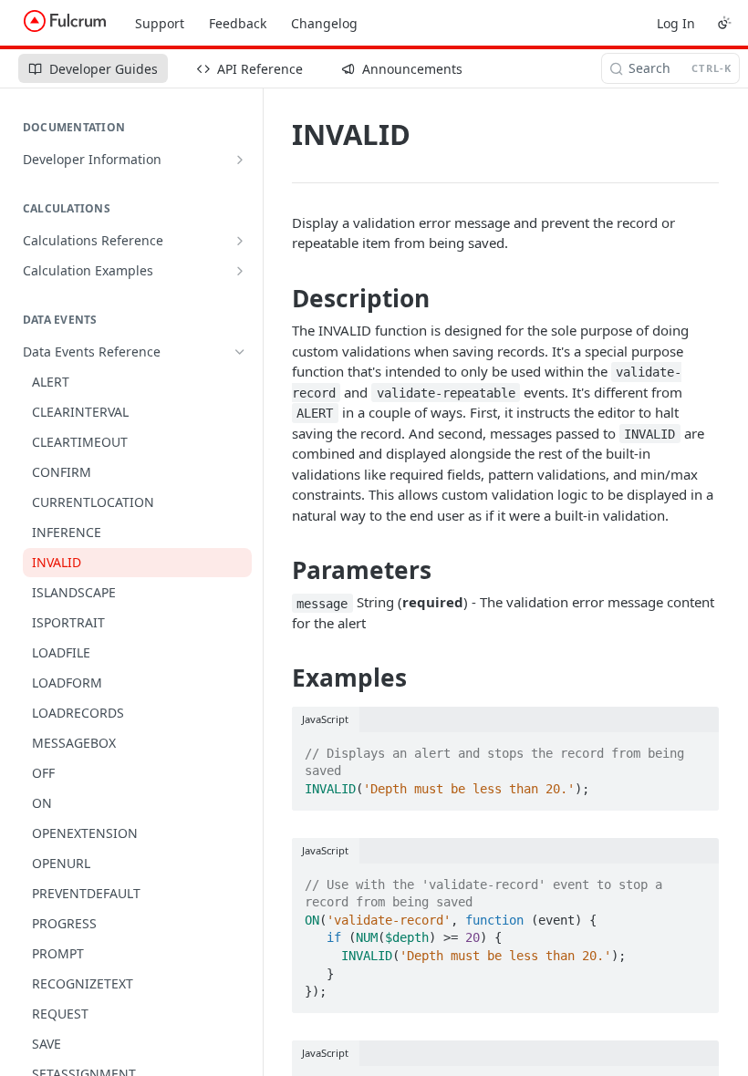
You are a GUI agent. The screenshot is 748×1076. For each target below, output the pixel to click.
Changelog (324, 23)
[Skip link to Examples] (279, 678)
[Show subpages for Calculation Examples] (240, 271)
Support (159, 23)
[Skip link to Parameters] (279, 570)
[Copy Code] (697, 748)
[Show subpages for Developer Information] (240, 159)
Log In (676, 23)
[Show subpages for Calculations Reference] (240, 240)
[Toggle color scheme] (724, 22)
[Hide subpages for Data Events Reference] (240, 352)
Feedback (237, 23)
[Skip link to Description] (279, 298)
